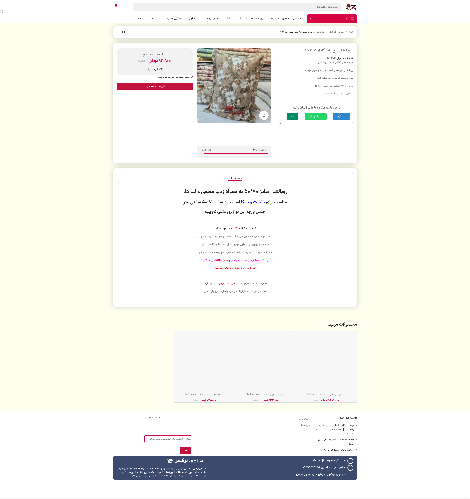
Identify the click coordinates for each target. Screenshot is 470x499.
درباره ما (305, 425)
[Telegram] (159, 427)
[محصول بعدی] (119, 32)
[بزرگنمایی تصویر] (264, 115)
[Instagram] (169, 427)
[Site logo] (351, 7)
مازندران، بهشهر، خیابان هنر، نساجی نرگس (321, 474)
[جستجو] (2, 11)
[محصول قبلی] (128, 32)
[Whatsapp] (148, 427)
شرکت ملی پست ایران (230, 284)
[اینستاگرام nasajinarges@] (350, 461)
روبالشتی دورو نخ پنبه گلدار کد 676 (265, 395)
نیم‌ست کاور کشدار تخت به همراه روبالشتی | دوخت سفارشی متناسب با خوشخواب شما (334, 430)
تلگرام (217, 260)
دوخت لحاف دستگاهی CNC (339, 450)
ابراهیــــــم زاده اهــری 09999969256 (324, 468)
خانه (350, 32)
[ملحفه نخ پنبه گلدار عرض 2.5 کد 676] (204, 361)
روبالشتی (320, 32)
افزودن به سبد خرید (155, 86)
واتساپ (226, 260)
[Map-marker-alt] (138, 427)
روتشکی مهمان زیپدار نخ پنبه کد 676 (326, 395)
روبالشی (279, 192)
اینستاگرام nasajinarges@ (329, 461)
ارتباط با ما (304, 419)
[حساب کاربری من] (127, 7)
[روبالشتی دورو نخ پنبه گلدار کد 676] (265, 361)
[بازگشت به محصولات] (123, 32)
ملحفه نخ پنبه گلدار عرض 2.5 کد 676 (204, 395)
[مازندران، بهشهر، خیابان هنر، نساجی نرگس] (350, 474)
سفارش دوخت (336, 32)
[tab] (235, 178)
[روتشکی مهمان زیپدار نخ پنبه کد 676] (326, 361)
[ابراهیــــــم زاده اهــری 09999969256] (350, 468)
